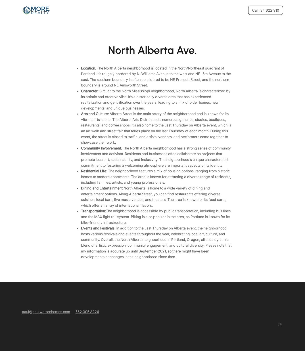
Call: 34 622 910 (265, 10)
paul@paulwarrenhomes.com (46, 311)
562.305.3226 (87, 311)
